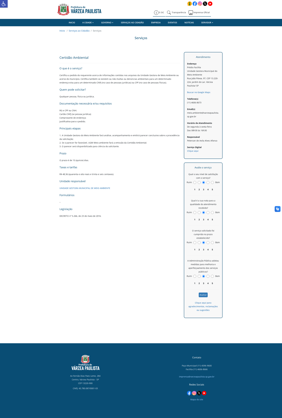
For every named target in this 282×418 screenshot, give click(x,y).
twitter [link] (205, 3)
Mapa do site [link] (196, 399)
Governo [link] (106, 22)
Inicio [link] (72, 22)
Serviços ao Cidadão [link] (132, 22)
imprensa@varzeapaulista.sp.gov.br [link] (196, 376)
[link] (4, 4)
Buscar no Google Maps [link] (198, 92)
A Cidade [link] (87, 22)
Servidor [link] (206, 22)
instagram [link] (200, 3)
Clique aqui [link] (192, 150)
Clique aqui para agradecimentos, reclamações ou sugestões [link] (203, 306)
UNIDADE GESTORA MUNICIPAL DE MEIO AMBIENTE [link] (84, 188)
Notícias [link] (189, 22)
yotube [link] (210, 3)
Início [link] (62, 30)
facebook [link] (195, 3)
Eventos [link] (172, 22)
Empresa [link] (156, 22)
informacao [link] (189, 3)
